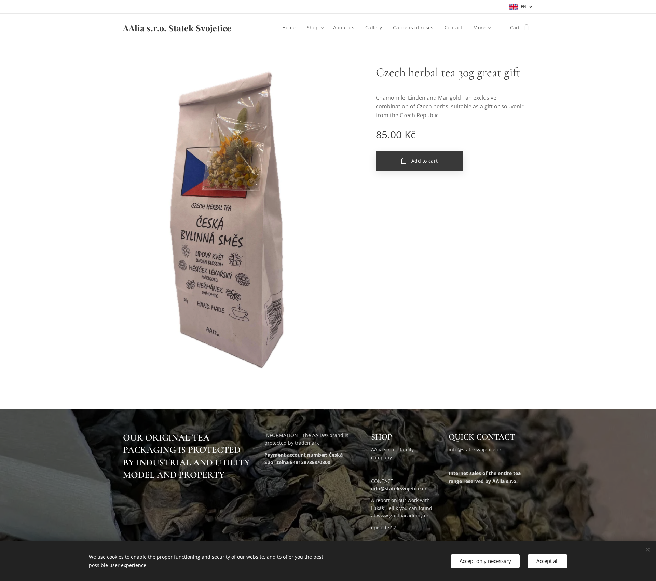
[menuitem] (291, 27)
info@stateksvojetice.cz (399, 488)
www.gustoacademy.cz (403, 515)
